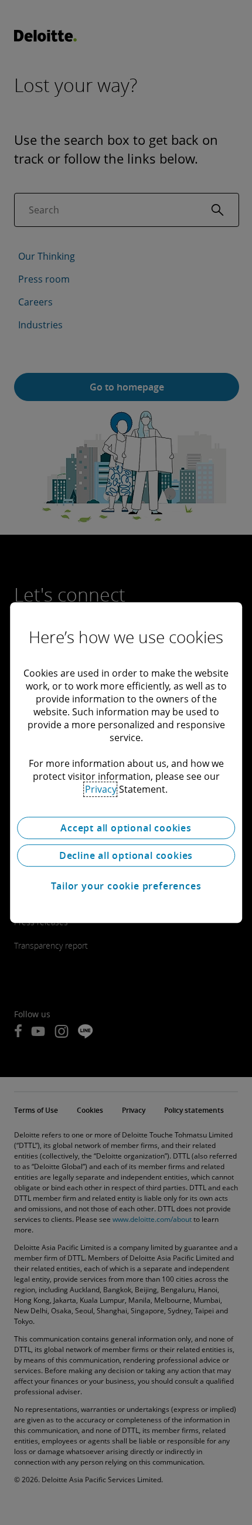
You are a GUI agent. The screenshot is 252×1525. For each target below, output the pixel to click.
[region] (126, 762)
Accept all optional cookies (126, 827)
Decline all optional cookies (126, 855)
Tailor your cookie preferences (126, 885)
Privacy (101, 789)
